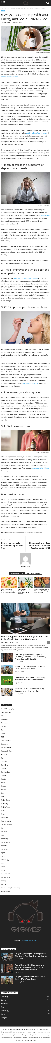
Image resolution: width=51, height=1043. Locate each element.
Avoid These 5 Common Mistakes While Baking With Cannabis (41, 591)
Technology (5, 860)
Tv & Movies (5, 874)
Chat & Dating (6, 740)
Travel (3, 870)
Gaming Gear (5, 772)
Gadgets (4, 761)
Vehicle (3, 884)
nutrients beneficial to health (36, 133)
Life (2, 796)
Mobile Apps (5, 807)
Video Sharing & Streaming (10, 888)
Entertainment (6, 747)
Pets (2, 828)
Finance (4, 754)
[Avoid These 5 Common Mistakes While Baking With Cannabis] (42, 582)
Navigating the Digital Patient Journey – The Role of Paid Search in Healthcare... (24, 638)
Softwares (4, 849)
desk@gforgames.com (29, 940)
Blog (2, 716)
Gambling (4, 765)
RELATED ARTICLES (17, 573)
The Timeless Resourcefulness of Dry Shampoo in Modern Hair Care (29, 690)
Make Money (5, 800)
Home (3, 8)
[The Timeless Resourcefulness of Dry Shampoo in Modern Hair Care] (7, 692)
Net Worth (4, 818)
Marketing (4, 804)
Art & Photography (7, 709)
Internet (3, 786)
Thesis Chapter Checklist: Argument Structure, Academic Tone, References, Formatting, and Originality (30, 656)
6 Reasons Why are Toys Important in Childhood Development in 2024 (39, 545)
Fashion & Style (6, 751)
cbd (22, 532)
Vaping (3, 881)
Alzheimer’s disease (30, 383)
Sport (3, 853)
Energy (34, 532)
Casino (3, 733)
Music (3, 814)
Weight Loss (5, 891)
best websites (6, 712)
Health (3, 779)
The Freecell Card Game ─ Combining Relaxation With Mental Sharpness (30, 678)
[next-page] (27, 597)
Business (4, 719)
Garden (3, 775)
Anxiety (9, 532)
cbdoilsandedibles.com (9, 77)
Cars (2, 730)
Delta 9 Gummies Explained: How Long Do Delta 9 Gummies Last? (8, 591)
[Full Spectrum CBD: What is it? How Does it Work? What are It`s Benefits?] (25, 582)
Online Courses (6, 825)
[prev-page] (24, 597)
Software (4, 846)
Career (3, 726)
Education (4, 744)
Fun (2, 758)
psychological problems (40, 468)
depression (45, 215)
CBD (8, 8)
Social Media (5, 842)
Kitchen (3, 789)
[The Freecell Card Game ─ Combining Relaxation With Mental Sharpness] (7, 680)
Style (3, 856)
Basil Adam (6, 23)
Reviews (4, 832)
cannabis (16, 532)
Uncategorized (6, 877)
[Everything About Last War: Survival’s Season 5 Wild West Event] (7, 669)
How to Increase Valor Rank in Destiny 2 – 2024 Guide (12, 545)
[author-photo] (25, 558)
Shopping (4, 839)
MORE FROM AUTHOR (33, 573)
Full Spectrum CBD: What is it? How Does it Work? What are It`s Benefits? (25, 592)
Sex (2, 835)
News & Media (6, 821)
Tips (2, 863)
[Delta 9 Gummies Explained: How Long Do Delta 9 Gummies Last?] (9, 582)
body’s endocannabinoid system (26, 278)
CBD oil (27, 532)
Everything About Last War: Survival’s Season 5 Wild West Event (30, 667)
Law (2, 793)
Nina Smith (4, 642)
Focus (40, 532)
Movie (3, 811)
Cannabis (4, 723)
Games (3, 768)
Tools (3, 867)
